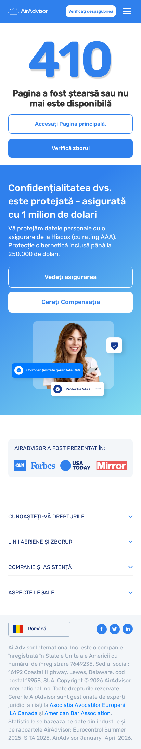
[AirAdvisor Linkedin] (128, 629)
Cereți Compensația (70, 302)
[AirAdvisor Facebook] (102, 629)
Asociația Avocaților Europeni (87, 705)
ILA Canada (23, 713)
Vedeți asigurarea (70, 277)
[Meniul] (127, 11)
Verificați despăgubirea (90, 11)
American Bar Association (77, 713)
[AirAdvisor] (28, 11)
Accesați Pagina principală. (70, 123)
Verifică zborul (71, 148)
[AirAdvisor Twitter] (115, 629)
